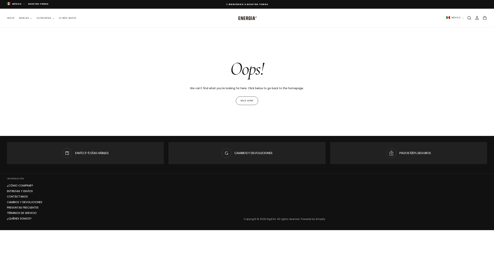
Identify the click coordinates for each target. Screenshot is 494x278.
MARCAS (24, 18)
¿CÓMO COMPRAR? (20, 185)
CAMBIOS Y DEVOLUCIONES (24, 202)
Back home (247, 100)
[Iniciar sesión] (477, 18)
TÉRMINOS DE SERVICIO (22, 213)
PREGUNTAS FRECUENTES (23, 207)
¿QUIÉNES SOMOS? (19, 218)
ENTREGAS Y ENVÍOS (20, 191)
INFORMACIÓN (15, 178)
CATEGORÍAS (44, 18)
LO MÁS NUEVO (67, 18)
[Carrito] (484, 18)
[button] (469, 18)
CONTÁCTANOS (17, 196)
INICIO (10, 18)
